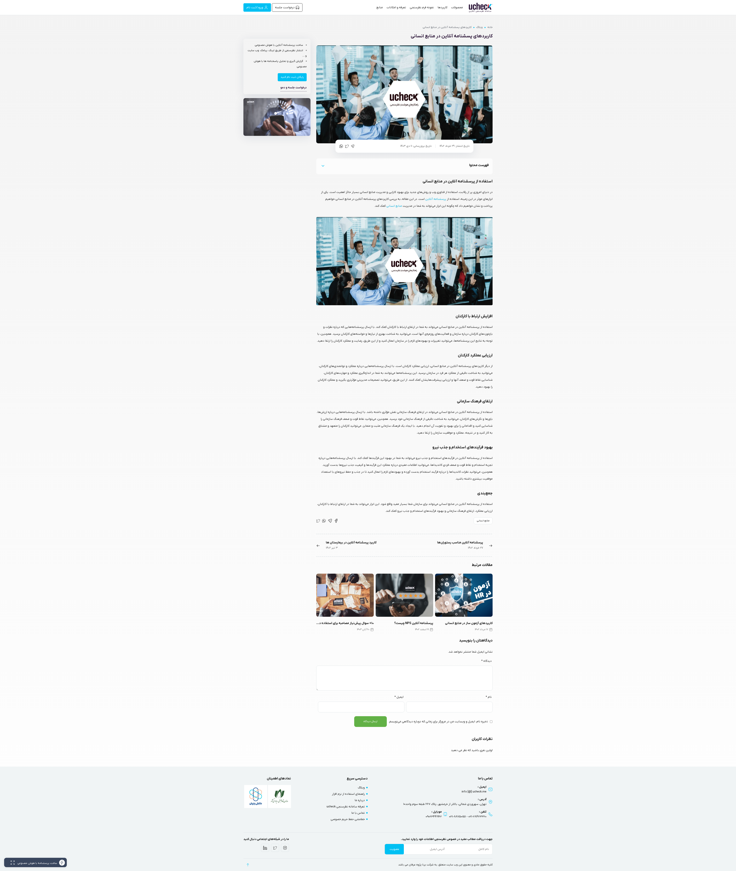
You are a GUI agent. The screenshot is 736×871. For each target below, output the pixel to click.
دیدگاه (486, 661)
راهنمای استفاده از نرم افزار (348, 794)
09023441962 (434, 817)
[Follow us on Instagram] (285, 848)
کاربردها (442, 7)
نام (489, 697)
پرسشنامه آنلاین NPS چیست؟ (413, 623)
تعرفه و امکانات (396, 7)
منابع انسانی (394, 206)
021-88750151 (457, 817)
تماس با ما (358, 813)
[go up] (247, 864)
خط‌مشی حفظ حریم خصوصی (348, 819)
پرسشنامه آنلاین (435, 199)
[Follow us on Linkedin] (265, 848)
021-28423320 (477, 817)
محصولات (457, 7)
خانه (490, 27)
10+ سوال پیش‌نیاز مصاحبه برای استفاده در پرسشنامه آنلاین (345, 623)
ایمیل (398, 697)
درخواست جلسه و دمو (293, 87)
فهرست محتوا (479, 165)
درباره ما (360, 800)
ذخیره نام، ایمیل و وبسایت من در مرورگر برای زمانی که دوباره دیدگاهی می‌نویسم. (438, 721)
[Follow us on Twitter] (275, 848)
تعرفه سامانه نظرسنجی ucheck (346, 807)
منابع (379, 7)
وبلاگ (479, 27)
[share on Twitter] (347, 146)
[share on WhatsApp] (341, 146)
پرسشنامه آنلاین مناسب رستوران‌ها (460, 543)
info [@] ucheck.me (474, 792)
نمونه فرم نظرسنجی (422, 7)
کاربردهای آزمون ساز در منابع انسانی (469, 623)
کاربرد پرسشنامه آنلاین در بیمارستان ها (351, 543)
